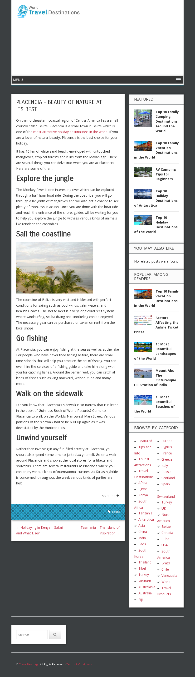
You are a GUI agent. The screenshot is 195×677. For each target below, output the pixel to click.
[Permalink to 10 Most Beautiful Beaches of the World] (145, 401)
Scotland (168, 478)
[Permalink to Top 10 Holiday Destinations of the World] (145, 221)
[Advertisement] (132, 37)
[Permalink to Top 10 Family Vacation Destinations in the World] (145, 147)
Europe (166, 440)
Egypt (142, 489)
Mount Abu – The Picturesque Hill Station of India (155, 377)
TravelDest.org (28, 664)
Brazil (165, 563)
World (166, 581)
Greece (166, 459)
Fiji (140, 599)
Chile (165, 569)
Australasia (146, 587)
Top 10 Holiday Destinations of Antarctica (156, 198)
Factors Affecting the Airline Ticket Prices (156, 324)
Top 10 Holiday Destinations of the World (156, 224)
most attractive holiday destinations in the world (70, 131)
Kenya (143, 495)
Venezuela (169, 575)
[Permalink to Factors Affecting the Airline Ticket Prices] (145, 321)
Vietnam (144, 580)
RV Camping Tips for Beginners (166, 174)
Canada (167, 532)
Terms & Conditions (79, 664)
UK (163, 508)
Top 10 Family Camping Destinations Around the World (167, 121)
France (166, 453)
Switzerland (166, 496)
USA (164, 545)
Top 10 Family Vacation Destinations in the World (156, 150)
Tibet (142, 568)
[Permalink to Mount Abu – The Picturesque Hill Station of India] (145, 374)
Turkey (143, 574)
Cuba (165, 539)
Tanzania (145, 513)
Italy (164, 465)
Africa (142, 482)
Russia (166, 471)
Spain (165, 484)
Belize (116, 511)
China (142, 531)
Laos (142, 544)
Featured (145, 440)
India (142, 538)
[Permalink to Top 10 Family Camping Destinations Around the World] (145, 120)
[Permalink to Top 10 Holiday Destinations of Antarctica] (145, 195)
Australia (145, 593)
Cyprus (166, 447)
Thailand (144, 562)
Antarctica (146, 519)
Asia (141, 525)
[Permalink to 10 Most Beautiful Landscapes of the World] (145, 348)
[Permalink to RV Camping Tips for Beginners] (145, 173)
